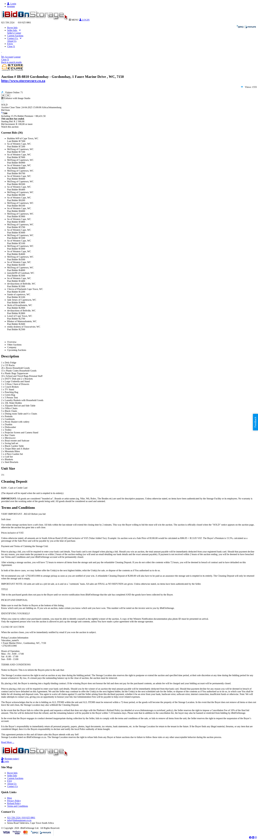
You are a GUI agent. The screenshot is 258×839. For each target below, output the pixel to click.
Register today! (11, 758)
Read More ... (7, 742)
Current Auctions (15, 35)
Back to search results (11, 62)
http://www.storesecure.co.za (23, 81)
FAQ (9, 781)
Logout (17, 57)
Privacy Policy (14, 800)
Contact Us (12, 38)
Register (11, 6)
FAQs (10, 43)
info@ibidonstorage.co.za (19, 820)
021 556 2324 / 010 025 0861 (21, 817)
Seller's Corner (14, 33)
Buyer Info (12, 27)
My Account (7, 57)
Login (12, 3)
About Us (11, 41)
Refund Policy (14, 803)
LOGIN (85, 20)
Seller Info (12, 30)
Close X (11, 46)
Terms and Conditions (17, 806)
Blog (9, 798)
